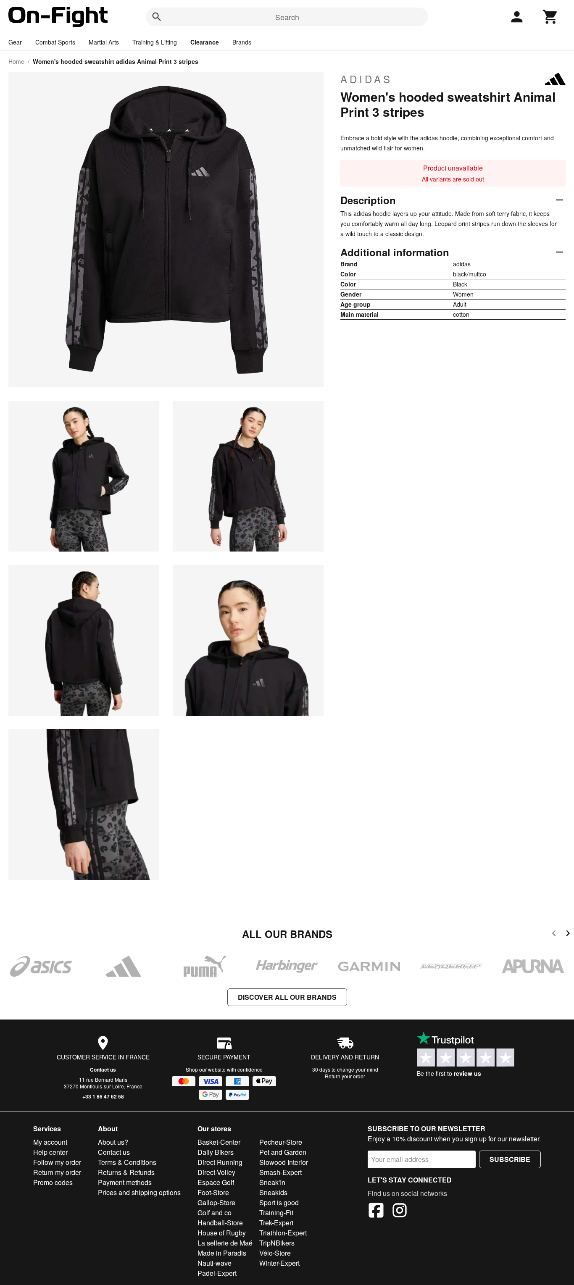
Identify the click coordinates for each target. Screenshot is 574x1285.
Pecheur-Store (280, 1142)
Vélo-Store (275, 1253)
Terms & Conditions (127, 1162)
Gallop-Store (216, 1202)
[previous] (554, 934)
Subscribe (510, 1159)
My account (50, 1142)
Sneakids (273, 1192)
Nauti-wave (214, 1263)
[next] (568, 934)
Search (287, 16)
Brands (241, 42)
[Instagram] (399, 1211)
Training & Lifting (154, 42)
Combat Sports (55, 42)
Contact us (103, 1069)
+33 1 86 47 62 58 (103, 1096)
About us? (113, 1142)
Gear (15, 42)
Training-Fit (276, 1212)
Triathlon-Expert (283, 1233)
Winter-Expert (279, 1263)
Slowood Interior (283, 1162)
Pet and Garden (282, 1152)
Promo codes (53, 1182)
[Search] (157, 17)
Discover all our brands (287, 997)
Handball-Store (220, 1222)
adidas (366, 79)
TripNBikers (277, 1243)
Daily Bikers (215, 1152)
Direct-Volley (216, 1172)
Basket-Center (218, 1142)
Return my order (57, 1172)
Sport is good (279, 1202)
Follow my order (57, 1162)
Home (16, 61)
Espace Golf (215, 1182)
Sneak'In (272, 1182)
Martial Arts (104, 42)
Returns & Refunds (126, 1172)
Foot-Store (213, 1192)
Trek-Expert (276, 1222)
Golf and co (214, 1212)
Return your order (345, 1076)
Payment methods (125, 1182)
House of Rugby (221, 1233)
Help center (50, 1152)
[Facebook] (376, 1211)
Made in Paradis (221, 1253)
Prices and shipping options (139, 1192)
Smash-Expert (280, 1172)
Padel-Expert (217, 1273)
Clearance (204, 42)
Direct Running (219, 1162)
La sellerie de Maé (225, 1243)
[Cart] (550, 16)
